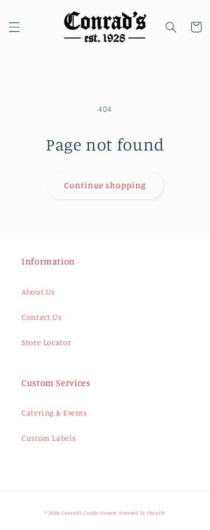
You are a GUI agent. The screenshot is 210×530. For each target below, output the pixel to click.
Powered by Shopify (142, 512)
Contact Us (41, 316)
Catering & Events (54, 412)
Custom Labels (48, 437)
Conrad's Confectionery (89, 512)
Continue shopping (105, 185)
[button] (14, 27)
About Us (38, 291)
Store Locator (46, 342)
